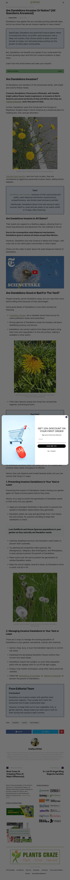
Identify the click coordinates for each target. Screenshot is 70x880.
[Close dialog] (66, 417)
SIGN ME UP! (52, 446)
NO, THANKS (52, 451)
